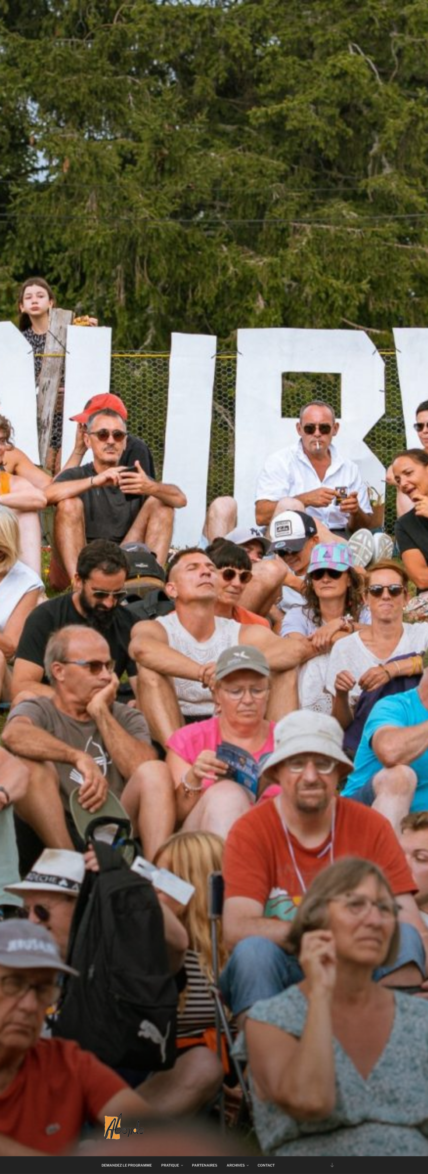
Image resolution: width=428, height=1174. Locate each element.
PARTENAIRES (204, 1165)
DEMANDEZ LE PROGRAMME (127, 1165)
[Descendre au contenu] (332, 1165)
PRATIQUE (170, 1165)
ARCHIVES (236, 1165)
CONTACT (266, 1165)
